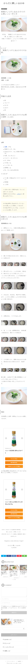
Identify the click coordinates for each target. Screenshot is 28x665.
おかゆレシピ (4, 8)
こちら (19, 194)
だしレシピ (7, 643)
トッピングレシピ (9, 647)
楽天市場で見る (14, 462)
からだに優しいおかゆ (14, 3)
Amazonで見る (14, 458)
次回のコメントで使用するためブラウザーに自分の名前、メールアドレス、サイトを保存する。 (14, 608)
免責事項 (19, 661)
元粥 (5, 146)
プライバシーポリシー (11, 661)
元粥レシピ (7, 650)
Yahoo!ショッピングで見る (14, 466)
